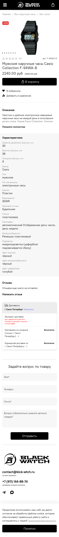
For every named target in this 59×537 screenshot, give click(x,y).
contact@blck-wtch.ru (18, 472)
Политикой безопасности (42, 520)
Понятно (30, 528)
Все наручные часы (25, 14)
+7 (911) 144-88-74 (15, 481)
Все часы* (44, 14)
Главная (6, 14)
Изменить (29, 309)
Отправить (29, 436)
